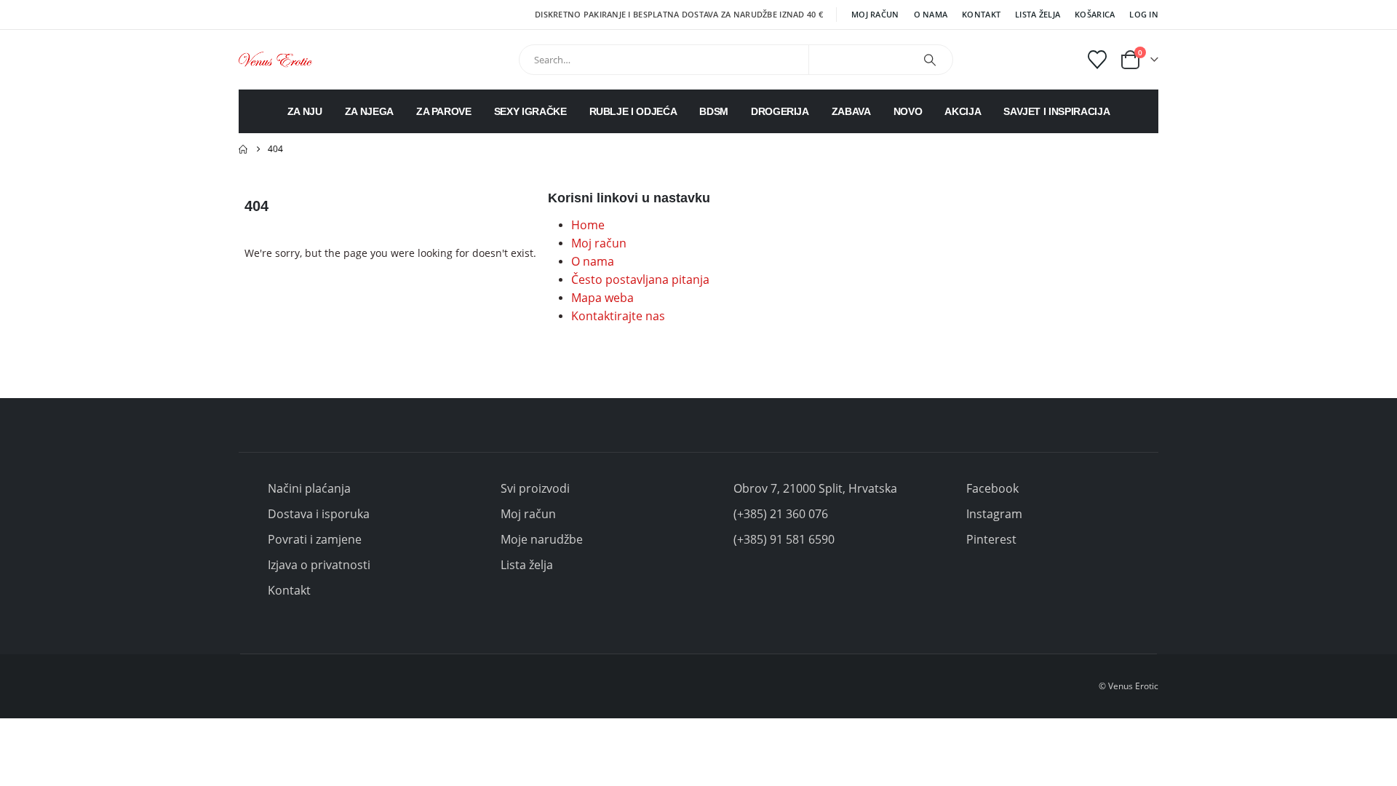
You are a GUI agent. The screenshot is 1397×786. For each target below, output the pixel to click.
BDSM (713, 111)
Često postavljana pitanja (640, 279)
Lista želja (1037, 14)
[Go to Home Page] (243, 149)
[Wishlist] (1097, 59)
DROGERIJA (780, 111)
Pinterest (991, 539)
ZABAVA (851, 111)
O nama (931, 14)
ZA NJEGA (369, 111)
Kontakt (981, 14)
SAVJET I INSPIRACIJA (1056, 111)
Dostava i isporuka (319, 514)
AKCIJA (962, 111)
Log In (1143, 14)
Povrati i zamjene (315, 539)
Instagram (994, 514)
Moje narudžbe (542, 539)
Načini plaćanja (309, 488)
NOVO (908, 111)
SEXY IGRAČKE (530, 111)
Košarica (1095, 14)
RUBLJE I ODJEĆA (633, 111)
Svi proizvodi (535, 488)
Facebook (992, 488)
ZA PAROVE (443, 111)
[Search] (929, 59)
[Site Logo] (275, 59)
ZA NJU (304, 111)
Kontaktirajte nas (618, 316)
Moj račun (875, 14)
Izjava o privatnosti (319, 565)
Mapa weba (602, 298)
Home (588, 225)
